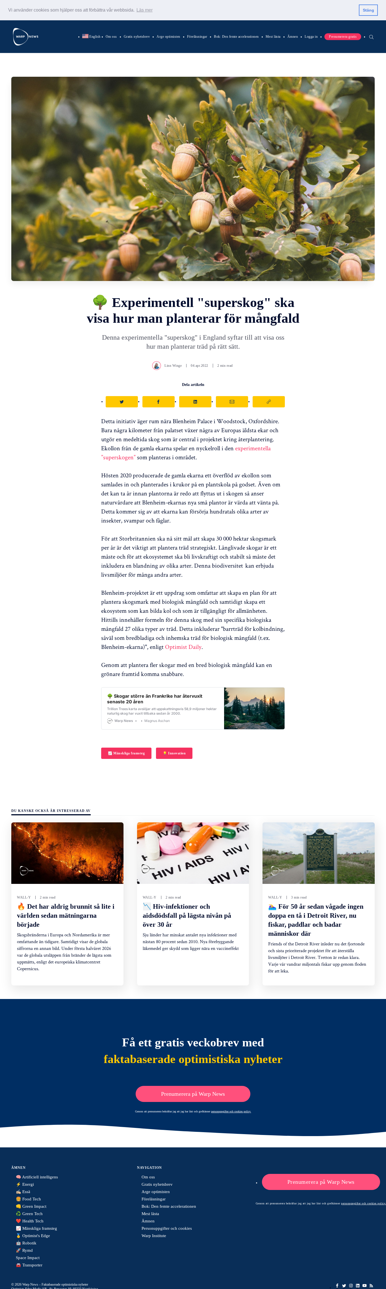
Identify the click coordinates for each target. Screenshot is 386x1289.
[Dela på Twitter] (122, 401)
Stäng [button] (368, 10)
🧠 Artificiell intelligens (37, 1177)
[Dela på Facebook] (158, 401)
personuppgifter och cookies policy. (231, 1111)
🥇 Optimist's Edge (33, 1235)
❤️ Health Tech (30, 1221)
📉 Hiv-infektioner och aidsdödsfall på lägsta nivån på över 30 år (187, 915)
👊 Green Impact (31, 1206)
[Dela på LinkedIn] (195, 401)
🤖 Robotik (26, 1243)
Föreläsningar (197, 36)
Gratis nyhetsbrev (137, 36)
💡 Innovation (174, 753)
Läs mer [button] (144, 10)
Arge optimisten (168, 36)
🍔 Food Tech (28, 1199)
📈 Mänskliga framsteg (126, 753)
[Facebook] (337, 1285)
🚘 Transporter (29, 1265)
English (91, 36)
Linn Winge (173, 366)
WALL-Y (24, 897)
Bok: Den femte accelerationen (236, 36)
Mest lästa (273, 36)
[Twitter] (344, 1285)
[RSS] (371, 1285)
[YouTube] (364, 1285)
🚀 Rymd (24, 1250)
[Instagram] (351, 1285)
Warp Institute (154, 1235)
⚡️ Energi (25, 1184)
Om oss (111, 36)
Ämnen (292, 36)
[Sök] (371, 36)
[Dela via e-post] (232, 401)
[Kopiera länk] (269, 401)
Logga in (311, 36)
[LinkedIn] (357, 1285)
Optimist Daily (183, 647)
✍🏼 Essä (23, 1191)
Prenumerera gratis (343, 36)
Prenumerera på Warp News (193, 1094)
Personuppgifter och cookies (167, 1228)
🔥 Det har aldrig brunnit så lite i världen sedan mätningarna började (65, 915)
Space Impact (28, 1257)
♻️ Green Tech (29, 1213)
